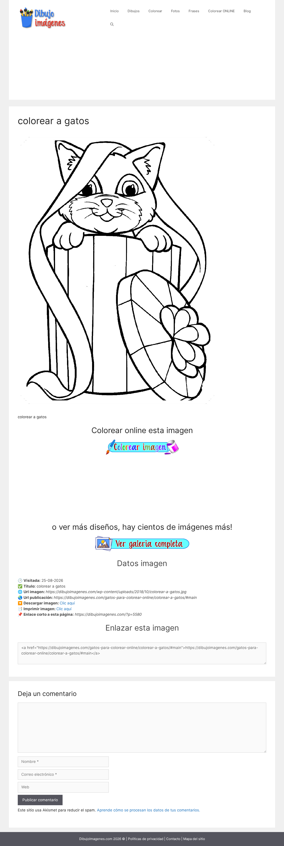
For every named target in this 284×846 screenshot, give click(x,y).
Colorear (155, 11)
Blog (247, 11)
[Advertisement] (142, 69)
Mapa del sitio (194, 839)
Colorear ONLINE (221, 11)
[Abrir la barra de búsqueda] (112, 24)
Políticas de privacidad (145, 839)
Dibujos (134, 11)
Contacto (173, 839)
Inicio (114, 11)
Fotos (175, 11)
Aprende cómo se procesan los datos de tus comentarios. (148, 810)
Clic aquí (67, 603)
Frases (194, 11)
